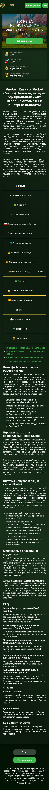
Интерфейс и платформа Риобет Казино (25, 348)
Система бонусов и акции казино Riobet (25, 357)
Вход (24, 752)
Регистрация (33, 5)
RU (45, 5)
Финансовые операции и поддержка (23, 361)
